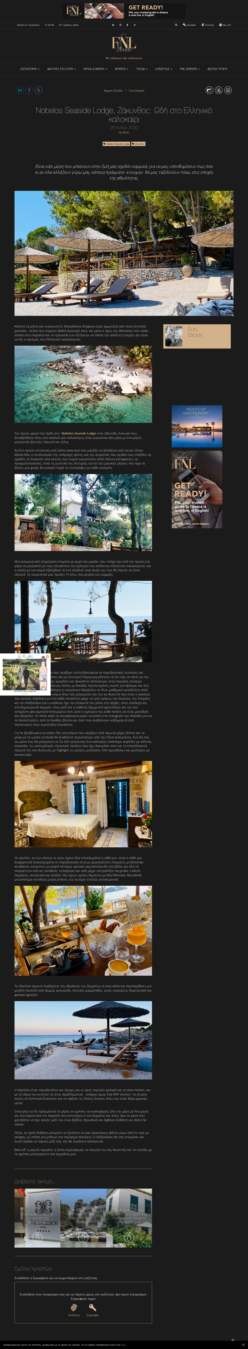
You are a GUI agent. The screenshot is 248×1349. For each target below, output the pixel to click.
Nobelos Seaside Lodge (117, 144)
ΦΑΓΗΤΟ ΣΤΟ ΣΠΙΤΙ (60, 69)
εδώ (123, 1344)
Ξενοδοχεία (136, 90)
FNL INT (226, 25)
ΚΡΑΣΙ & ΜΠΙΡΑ (94, 69)
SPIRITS (121, 69)
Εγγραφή (191, 25)
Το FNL (162, 1342)
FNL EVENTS (189, 69)
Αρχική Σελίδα (113, 90)
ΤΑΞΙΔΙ (141, 69)
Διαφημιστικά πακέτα (177, 1342)
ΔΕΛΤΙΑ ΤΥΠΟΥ (218, 69)
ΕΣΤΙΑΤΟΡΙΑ (29, 69)
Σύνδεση (209, 25)
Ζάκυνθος (139, 144)
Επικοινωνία (150, 1342)
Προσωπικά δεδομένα (212, 1342)
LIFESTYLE (162, 69)
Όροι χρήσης (194, 1342)
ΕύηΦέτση (195, 332)
